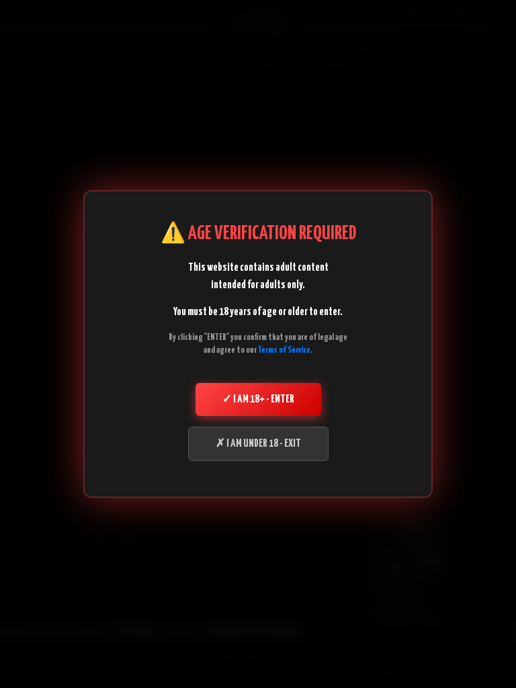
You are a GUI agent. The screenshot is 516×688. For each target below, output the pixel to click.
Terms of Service (284, 350)
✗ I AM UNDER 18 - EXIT (258, 444)
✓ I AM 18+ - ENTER (258, 399)
